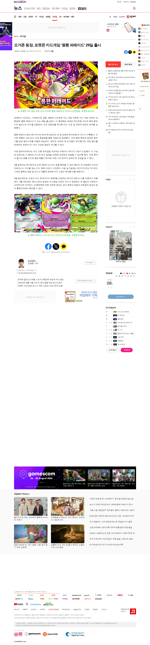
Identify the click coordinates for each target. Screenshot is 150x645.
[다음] (42, 595)
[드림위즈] (130, 595)
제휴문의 (25, 609)
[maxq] (120, 595)
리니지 (120, 330)
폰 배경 (143, 65)
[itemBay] (98, 595)
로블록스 (121, 341)
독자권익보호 (66, 609)
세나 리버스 (145, 39)
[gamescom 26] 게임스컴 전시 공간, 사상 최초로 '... (123, 485)
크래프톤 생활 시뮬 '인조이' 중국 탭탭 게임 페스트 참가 (40, 283)
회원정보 (95, 609)
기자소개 (104, 609)
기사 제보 (89, 262)
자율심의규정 (77, 609)
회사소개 (16, 609)
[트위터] (28, 604)
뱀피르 (143, 36)
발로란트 (121, 319)
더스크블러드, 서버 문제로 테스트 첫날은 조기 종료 (111, 522)
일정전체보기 (121, 296)
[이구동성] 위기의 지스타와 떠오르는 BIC (121, 131)
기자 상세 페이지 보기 (84, 281)
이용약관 (42, 609)
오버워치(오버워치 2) (125, 322)
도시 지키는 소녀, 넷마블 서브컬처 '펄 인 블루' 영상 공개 (122, 105)
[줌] (65, 595)
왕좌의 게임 (145, 32)
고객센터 (86, 609)
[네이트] (54, 595)
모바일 (23, 36)
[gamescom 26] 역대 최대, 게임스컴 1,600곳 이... (74, 485)
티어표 (143, 58)
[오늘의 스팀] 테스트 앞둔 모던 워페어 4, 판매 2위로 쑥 (112, 533)
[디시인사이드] (98, 599)
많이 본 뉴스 (113, 64)
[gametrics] (19, 599)
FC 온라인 (121, 315)
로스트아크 (121, 344)
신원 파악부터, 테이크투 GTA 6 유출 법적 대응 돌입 (111, 527)
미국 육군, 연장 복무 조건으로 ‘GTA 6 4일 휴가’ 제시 (121, 78)
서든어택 (121, 337)
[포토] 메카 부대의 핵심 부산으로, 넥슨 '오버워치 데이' (112, 516)
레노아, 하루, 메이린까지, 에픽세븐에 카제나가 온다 (111, 504)
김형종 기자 (33, 263)
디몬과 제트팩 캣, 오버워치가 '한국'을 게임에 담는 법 (111, 499)
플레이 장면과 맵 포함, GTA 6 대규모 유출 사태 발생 (121, 72)
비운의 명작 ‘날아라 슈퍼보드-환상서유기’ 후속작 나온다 (121, 111)
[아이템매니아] (31, 599)
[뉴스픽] (65, 599)
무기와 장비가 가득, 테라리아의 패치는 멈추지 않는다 (121, 98)
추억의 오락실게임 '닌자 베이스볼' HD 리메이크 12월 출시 (121, 91)
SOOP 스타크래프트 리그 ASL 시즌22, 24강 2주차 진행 (40, 286)
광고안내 (33, 609)
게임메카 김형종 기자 (21, 51)
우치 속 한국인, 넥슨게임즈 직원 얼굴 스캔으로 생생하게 (122, 118)
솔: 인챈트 (144, 29)
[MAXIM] (109, 595)
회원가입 (126, 2)
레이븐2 (143, 43)
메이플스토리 (122, 326)
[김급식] (42, 599)
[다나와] (87, 595)
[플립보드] (76, 599)
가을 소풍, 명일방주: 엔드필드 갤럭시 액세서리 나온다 (112, 510)
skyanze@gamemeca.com (27, 273)
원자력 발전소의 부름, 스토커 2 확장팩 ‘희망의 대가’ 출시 (41, 280)
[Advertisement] (56, 27)
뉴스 (16, 36)
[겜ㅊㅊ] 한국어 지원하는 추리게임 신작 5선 (122, 124)
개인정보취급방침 (53, 609)
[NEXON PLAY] (76, 595)
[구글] (31, 595)
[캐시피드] (87, 599)
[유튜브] (20, 604)
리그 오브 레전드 (123, 312)
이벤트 (108, 179)
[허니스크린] (54, 599)
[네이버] (19, 595)
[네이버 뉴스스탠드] (49, 604)
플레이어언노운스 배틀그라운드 (128, 333)
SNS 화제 (128, 64)
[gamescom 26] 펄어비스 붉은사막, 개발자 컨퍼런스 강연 (99, 485)
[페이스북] (36, 604)
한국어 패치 (145, 61)
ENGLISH (48, 51)
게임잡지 (109, 227)
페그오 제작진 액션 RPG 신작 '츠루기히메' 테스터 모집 (122, 85)
